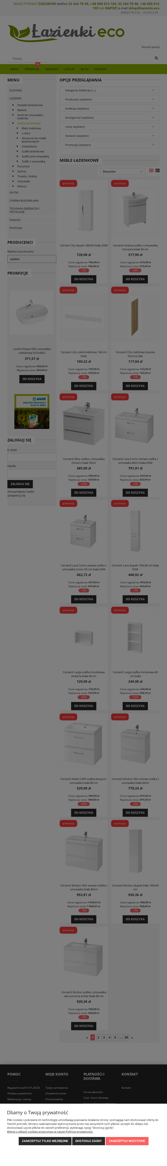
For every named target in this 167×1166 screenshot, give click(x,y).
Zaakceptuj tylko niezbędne (45, 1141)
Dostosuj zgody (88, 1141)
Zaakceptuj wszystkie (127, 1141)
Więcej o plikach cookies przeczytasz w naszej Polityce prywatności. (50, 1132)
